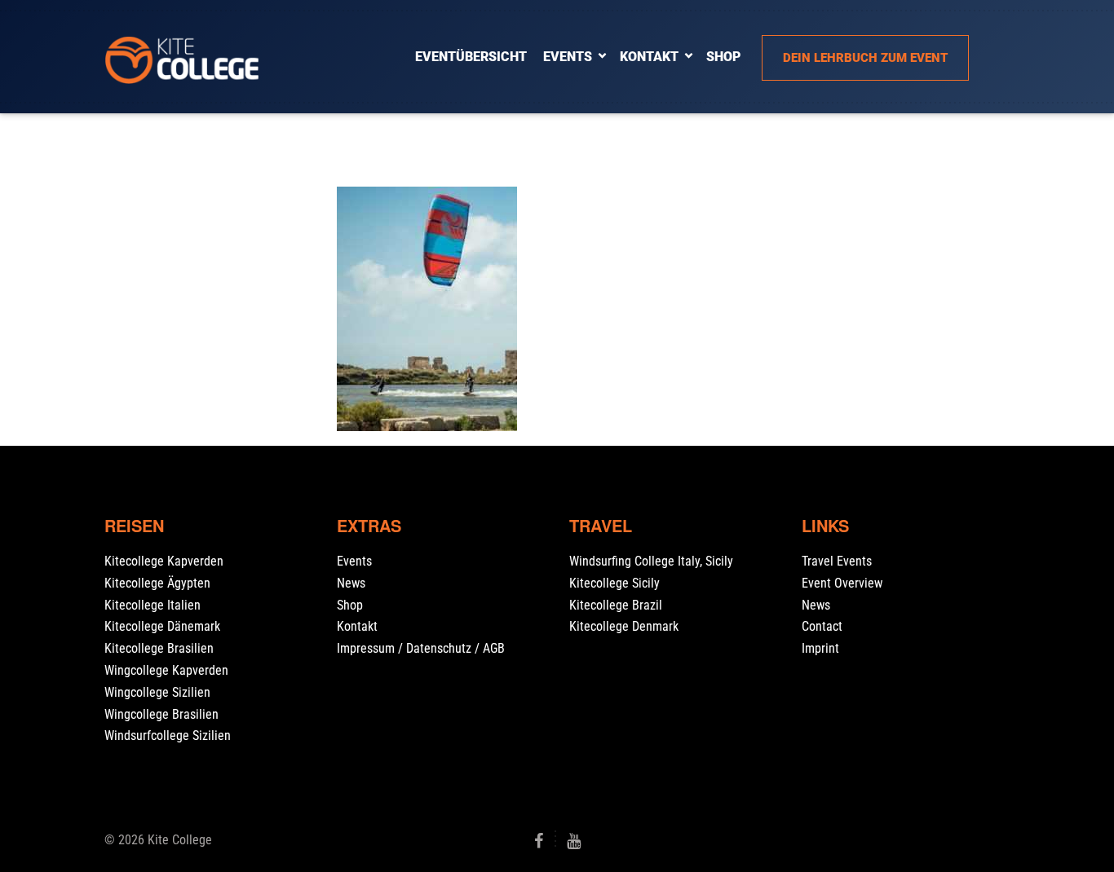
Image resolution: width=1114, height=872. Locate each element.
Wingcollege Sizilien (157, 692)
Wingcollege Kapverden (166, 670)
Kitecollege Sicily (614, 583)
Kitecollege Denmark (624, 626)
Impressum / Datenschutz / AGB (421, 648)
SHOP (723, 56)
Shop (350, 605)
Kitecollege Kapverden (163, 561)
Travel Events (837, 561)
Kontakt (649, 56)
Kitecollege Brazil (615, 605)
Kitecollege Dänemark (162, 626)
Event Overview (842, 583)
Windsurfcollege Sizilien (167, 735)
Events (567, 56)
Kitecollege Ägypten (157, 583)
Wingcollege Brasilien (161, 714)
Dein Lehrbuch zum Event (865, 58)
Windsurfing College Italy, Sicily (651, 561)
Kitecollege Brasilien (159, 648)
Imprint (820, 648)
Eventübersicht (471, 56)
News (351, 583)
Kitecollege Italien (152, 605)
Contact (822, 626)
